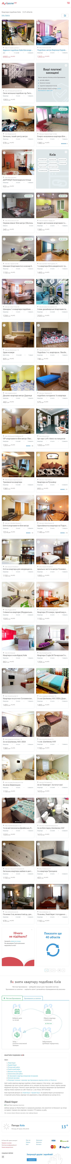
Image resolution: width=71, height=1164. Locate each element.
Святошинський (52, 167)
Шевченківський (54, 170)
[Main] (9, 3)
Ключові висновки (13, 1078)
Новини (28, 1142)
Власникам (39, 1140)
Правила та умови (7, 1143)
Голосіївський (42, 159)
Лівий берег (12, 1063)
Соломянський (43, 170)
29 (59, 970)
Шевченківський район (15, 1074)
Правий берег (12, 1065)
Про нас (28, 1140)
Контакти (38, 1144)
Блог (27, 1144)
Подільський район (14, 1069)
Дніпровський (43, 163)
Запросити (31, 1160)
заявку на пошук (16, 941)
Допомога (39, 1142)
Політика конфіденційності (9, 1145)
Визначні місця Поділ (15, 1071)
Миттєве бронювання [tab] (13, 998)
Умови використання (7, 1147)
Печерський (62, 163)
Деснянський (62, 159)
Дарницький (52, 159)
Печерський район (14, 1067)
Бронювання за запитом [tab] (32, 998)
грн (9, 57)
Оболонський (53, 163)
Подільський (42, 167)
